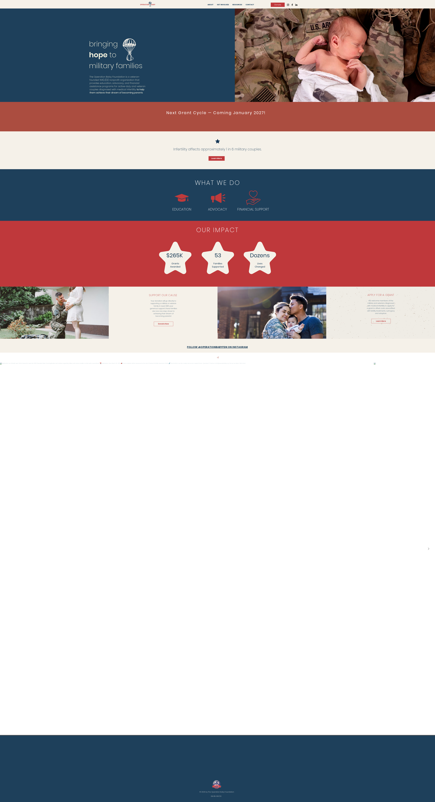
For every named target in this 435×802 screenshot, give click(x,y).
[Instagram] (288, 4)
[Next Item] (428, 549)
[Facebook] (292, 4)
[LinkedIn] (296, 4)
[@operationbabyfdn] (217, 357)
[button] (210, 4)
